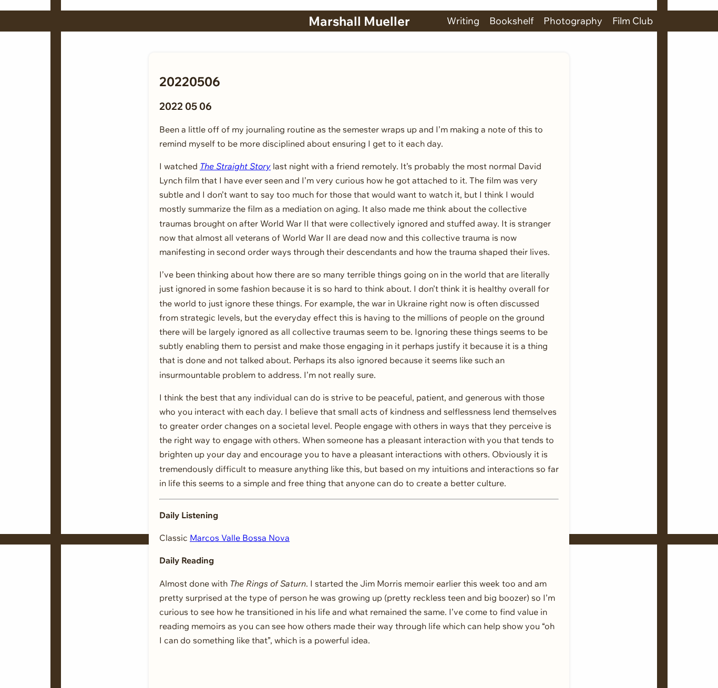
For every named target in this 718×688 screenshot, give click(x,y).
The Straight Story (235, 166)
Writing (463, 21)
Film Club (632, 21)
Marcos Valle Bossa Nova (240, 537)
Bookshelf (511, 21)
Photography (572, 21)
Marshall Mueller (359, 21)
